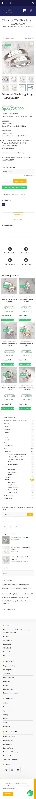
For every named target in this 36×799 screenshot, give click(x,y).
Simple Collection (29, 297)
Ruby (6, 437)
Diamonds (7, 432)
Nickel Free (6, 681)
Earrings (6, 426)
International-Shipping (10, 752)
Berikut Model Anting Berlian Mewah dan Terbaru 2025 (17, 594)
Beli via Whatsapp (8, 320)
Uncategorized (8, 498)
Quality (5, 715)
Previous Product (9, 38)
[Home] (4, 26)
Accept (8, 794)
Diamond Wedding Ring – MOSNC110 (22, 26)
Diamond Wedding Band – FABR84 (9, 300)
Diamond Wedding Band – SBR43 (9, 389)
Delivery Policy (8, 740)
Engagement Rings (9, 666)
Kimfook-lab (7, 644)
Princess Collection (13, 464)
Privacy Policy (7, 756)
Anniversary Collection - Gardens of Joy (15, 420)
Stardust (10, 474)
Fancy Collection (11, 297)
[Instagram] (10, 526)
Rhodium (6, 685)
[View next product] (32, 38)
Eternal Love (11, 482)
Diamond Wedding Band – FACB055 (26, 389)
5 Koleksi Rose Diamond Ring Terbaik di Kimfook (15, 584)
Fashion (7, 467)
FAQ (4, 656)
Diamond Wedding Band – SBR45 (9, 344)
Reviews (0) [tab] (18, 219)
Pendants (6, 443)
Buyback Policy (8, 748)
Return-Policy (7, 744)
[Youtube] (16, 526)
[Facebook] (4, 526)
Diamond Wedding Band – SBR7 (26, 300)
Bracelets (6, 423)
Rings (5, 448)
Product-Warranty (9, 736)
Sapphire (7, 440)
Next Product (27, 38)
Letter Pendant (9, 445)
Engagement (8, 451)
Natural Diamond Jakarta (11, 693)
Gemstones (7, 429)
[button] (33, 2)
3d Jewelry (6, 673)
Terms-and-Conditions (10, 759)
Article (5, 703)
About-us (6, 636)
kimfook (8, 200)
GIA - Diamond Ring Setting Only (17, 454)
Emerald (7, 435)
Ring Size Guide (8, 689)
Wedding (11, 194)
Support (5, 722)
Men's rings (8, 477)
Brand (5, 707)
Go (30, 514)
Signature (6, 711)
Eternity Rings (11, 469)
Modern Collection (20, 194)
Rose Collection (12, 472)
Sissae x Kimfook (8, 495)
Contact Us (6, 652)
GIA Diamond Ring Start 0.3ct (16, 459)
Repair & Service (8, 677)
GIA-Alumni (7, 648)
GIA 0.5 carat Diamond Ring (15, 457)
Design (5, 718)
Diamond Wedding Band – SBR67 (26, 344)
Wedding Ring (7, 670)
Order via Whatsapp (15, 187)
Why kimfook (7, 640)
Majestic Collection (13, 487)
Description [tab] (18, 215)
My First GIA (11, 462)
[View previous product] (3, 38)
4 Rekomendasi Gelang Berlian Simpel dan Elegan (15, 597)
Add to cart (20, 181)
